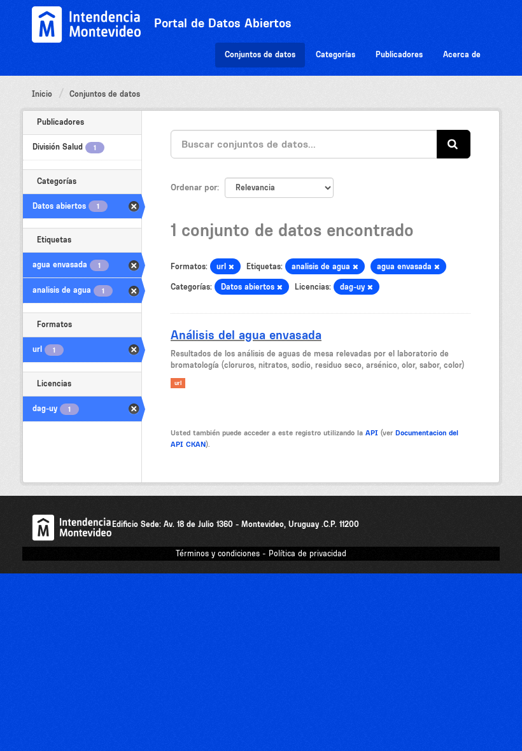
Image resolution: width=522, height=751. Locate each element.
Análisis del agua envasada (246, 334)
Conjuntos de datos (260, 54)
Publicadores (399, 54)
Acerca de (462, 54)
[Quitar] (231, 267)
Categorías (335, 54)
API (371, 432)
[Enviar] (453, 144)
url (177, 382)
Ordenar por (194, 187)
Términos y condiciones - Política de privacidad (261, 553)
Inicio (42, 94)
